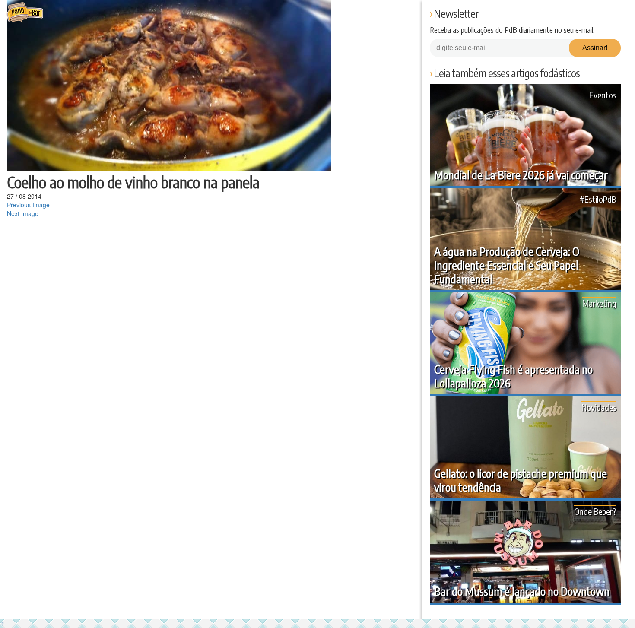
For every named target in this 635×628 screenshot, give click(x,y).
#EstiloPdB (598, 198)
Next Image (22, 213)
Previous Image (28, 204)
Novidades (598, 407)
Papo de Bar (24, 13)
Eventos (602, 94)
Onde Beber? (595, 511)
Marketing (599, 303)
